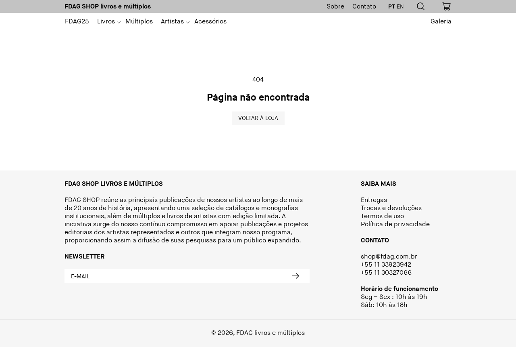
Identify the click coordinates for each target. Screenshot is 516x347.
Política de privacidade (395, 224)
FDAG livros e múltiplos (270, 333)
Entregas (374, 200)
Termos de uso (382, 216)
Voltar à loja (258, 118)
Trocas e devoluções (391, 208)
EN (400, 7)
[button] (107, 22)
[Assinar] (295, 276)
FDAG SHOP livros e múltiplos (107, 7)
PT (391, 7)
